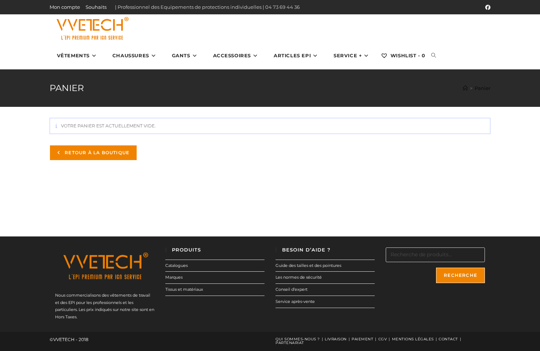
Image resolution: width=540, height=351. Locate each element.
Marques (174, 277)
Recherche (460, 275)
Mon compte (65, 7)
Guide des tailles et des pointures (308, 265)
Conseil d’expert (291, 289)
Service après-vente (295, 301)
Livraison (336, 339)
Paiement (362, 339)
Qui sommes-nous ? (298, 339)
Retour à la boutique (96, 152)
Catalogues (176, 265)
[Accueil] (465, 88)
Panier (482, 88)
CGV (382, 339)
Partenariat (290, 342)
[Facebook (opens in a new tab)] (486, 7)
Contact (448, 339)
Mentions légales (413, 339)
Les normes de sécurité (299, 277)
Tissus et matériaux (184, 289)
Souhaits (96, 7)
